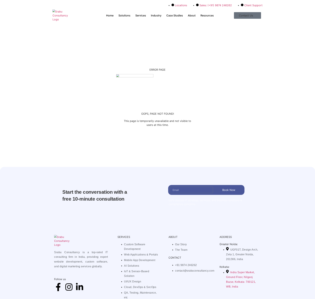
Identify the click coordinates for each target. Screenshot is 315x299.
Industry (156, 15)
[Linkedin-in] (79, 287)
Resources (207, 15)
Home (110, 15)
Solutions (124, 15)
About (192, 15)
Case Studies (174, 15)
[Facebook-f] (58, 287)
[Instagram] (69, 287)
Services (140, 15)
